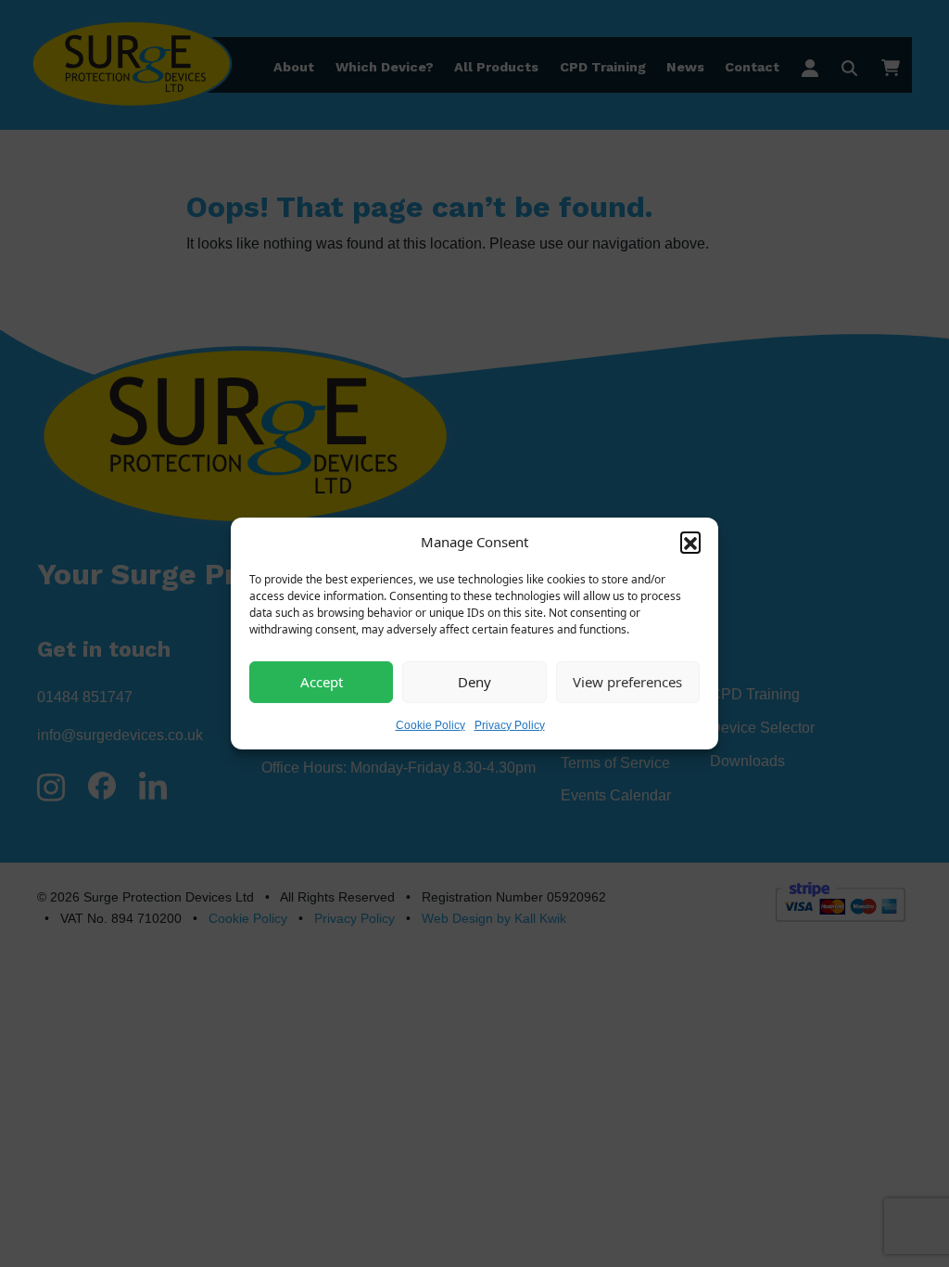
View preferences (627, 681)
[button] (690, 541)
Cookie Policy (430, 724)
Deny (474, 681)
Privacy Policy (509, 724)
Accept (321, 681)
